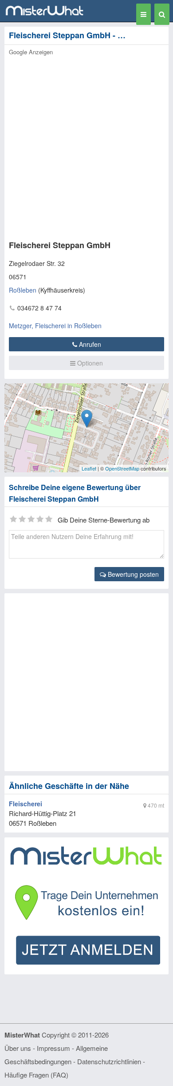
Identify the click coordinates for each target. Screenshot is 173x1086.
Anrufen (89, 344)
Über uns (17, 1048)
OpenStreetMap (122, 468)
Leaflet (89, 468)
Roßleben (22, 290)
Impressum (53, 1048)
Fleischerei (25, 803)
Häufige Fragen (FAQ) (36, 1074)
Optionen (89, 362)
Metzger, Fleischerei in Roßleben (55, 325)
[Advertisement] (86, 145)
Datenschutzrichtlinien (109, 1061)
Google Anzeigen (31, 52)
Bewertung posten (132, 574)
